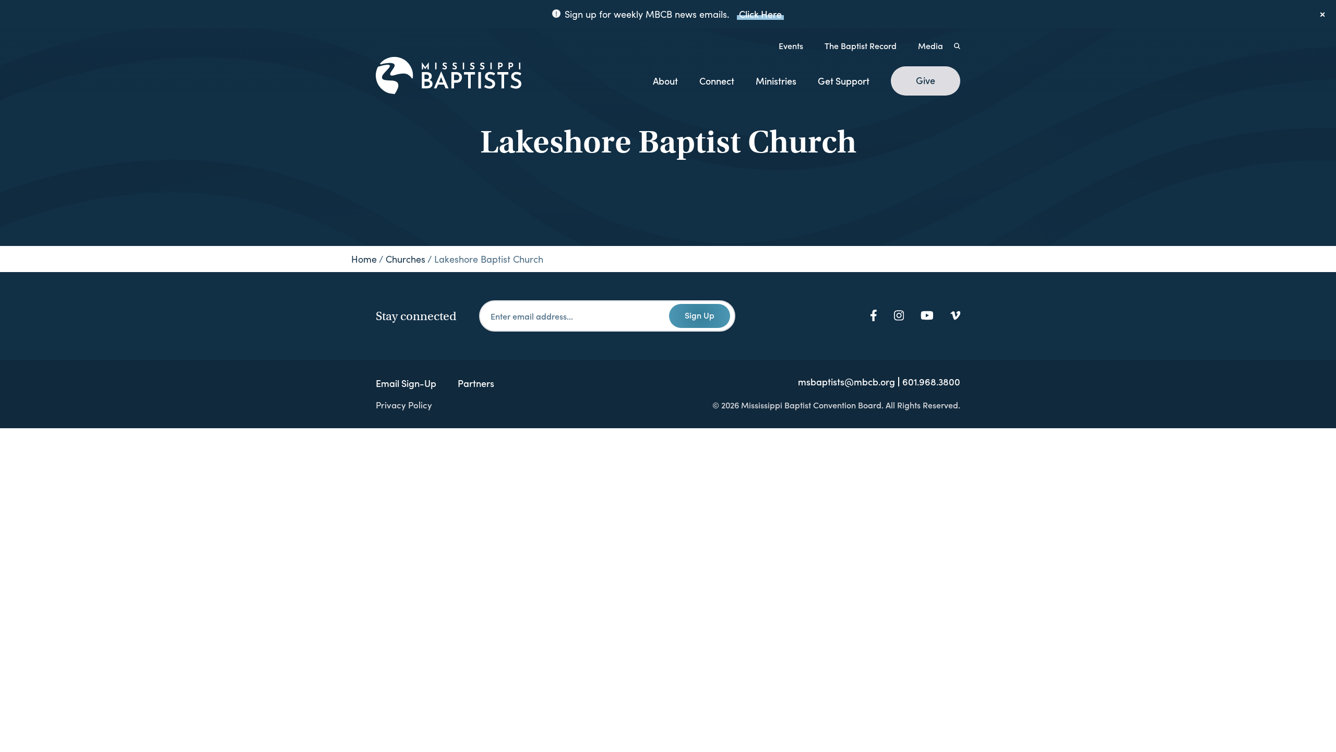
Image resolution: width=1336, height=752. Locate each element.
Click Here (760, 13)
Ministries (776, 80)
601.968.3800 (931, 381)
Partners (476, 383)
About (665, 80)
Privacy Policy (404, 404)
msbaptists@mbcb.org (846, 381)
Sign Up (699, 315)
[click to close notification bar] (1323, 14)
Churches (405, 259)
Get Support (843, 80)
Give (925, 80)
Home (364, 259)
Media (930, 45)
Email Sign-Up (406, 383)
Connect (716, 80)
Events (791, 45)
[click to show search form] (957, 45)
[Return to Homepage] (448, 76)
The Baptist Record (861, 45)
